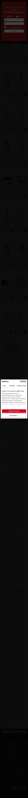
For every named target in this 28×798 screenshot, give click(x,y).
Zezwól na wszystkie (14, 411)
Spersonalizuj (13, 415)
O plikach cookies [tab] (21, 385)
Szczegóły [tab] (12, 385)
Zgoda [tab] (4, 385)
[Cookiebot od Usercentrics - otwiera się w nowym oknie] (20, 382)
